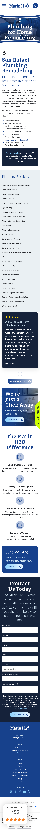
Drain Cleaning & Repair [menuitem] (11, 194)
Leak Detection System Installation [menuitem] (15, 203)
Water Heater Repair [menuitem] (9, 306)
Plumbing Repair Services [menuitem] (11, 230)
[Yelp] (15, 791)
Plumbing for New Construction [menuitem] (13, 221)
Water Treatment (20, 769)
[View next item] (24, 374)
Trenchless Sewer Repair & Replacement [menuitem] (16, 252)
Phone (4, 645)
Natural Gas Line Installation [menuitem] (12, 212)
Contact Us (20, 782)
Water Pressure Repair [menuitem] (10, 270)
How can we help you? (10, 684)
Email (4, 655)
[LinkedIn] (24, 791)
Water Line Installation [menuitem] (10, 275)
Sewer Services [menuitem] (7, 284)
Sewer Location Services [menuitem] (11, 239)
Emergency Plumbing (20, 775)
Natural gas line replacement (16, 140)
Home (20, 763)
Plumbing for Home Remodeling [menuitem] (13, 216)
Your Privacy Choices (27, 806)
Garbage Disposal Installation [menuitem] (13, 293)
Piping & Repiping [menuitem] (8, 288)
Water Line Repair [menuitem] (8, 279)
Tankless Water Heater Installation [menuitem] (15, 297)
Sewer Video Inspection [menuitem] (10, 248)
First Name (6, 625)
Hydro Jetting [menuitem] (7, 208)
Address (5, 664)
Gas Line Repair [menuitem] (8, 199)
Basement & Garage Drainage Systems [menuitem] (16, 185)
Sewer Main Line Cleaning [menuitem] (11, 243)
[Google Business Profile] (11, 791)
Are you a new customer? (11, 674)
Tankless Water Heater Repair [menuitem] (13, 302)
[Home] (19, 6)
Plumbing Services (20, 772)
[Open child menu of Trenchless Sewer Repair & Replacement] (37, 252)
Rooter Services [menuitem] (8, 234)
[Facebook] (20, 791)
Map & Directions (20, 753)
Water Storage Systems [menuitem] (10, 266)
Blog (20, 779)
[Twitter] (29, 791)
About (20, 766)
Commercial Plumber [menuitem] (9, 190)
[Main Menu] (4, 6)
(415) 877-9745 (20, 738)
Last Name (6, 635)
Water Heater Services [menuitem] (10, 257)
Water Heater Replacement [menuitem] (12, 261)
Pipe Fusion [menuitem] (6, 225)
